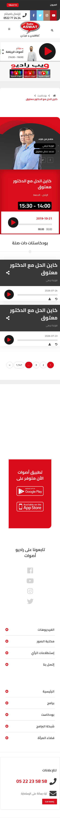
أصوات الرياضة (14, 51)
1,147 (19, 365)
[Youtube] (53, 15)
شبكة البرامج (45, 726)
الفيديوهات (46, 629)
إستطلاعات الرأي (42, 653)
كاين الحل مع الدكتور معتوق (34, 268)
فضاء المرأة (46, 738)
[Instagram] (46, 15)
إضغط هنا (49, 801)
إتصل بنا (48, 664)
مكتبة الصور (45, 641)
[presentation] (2, 49)
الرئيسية (48, 691)
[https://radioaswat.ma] (55, 95)
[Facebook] (33, 15)
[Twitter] (40, 15)
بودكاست (42, 95)
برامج (50, 703)
